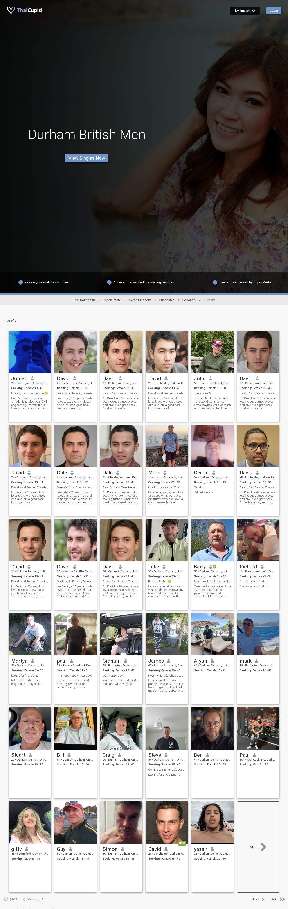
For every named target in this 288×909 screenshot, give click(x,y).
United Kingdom (139, 300)
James (156, 661)
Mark (154, 473)
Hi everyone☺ (202, 393)
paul (62, 661)
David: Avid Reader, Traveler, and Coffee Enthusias (258, 487)
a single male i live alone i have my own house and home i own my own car (73, 684)
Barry (200, 567)
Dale (62, 473)
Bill (60, 755)
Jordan (19, 378)
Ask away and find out (254, 581)
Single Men (112, 300)
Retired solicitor (203, 492)
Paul (245, 755)
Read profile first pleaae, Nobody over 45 (212, 581)
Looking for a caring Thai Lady (167, 487)
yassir (200, 849)
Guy (61, 849)
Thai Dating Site (84, 300)
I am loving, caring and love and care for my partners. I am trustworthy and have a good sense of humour (165, 497)
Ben (198, 755)
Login (274, 11)
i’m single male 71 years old (74, 675)
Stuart (18, 755)
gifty (16, 849)
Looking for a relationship (164, 774)
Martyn (19, 661)
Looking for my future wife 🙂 (29, 393)
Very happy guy (113, 675)
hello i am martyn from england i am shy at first (27, 682)
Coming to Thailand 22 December (167, 769)
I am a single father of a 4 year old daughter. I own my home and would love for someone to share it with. (165, 591)
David (63, 378)
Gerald (201, 473)
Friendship (166, 300)
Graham (112, 661)
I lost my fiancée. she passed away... (167, 675)
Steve (154, 755)
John (200, 378)
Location (189, 300)
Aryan (200, 661)
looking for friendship (24, 675)
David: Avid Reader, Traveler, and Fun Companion (75, 393)
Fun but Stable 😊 (159, 581)
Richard (248, 567)
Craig (109, 755)
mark (246, 661)
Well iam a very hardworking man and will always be (121, 682)
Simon (110, 849)
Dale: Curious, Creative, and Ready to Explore (75, 487)
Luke (153, 567)
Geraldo (199, 487)
